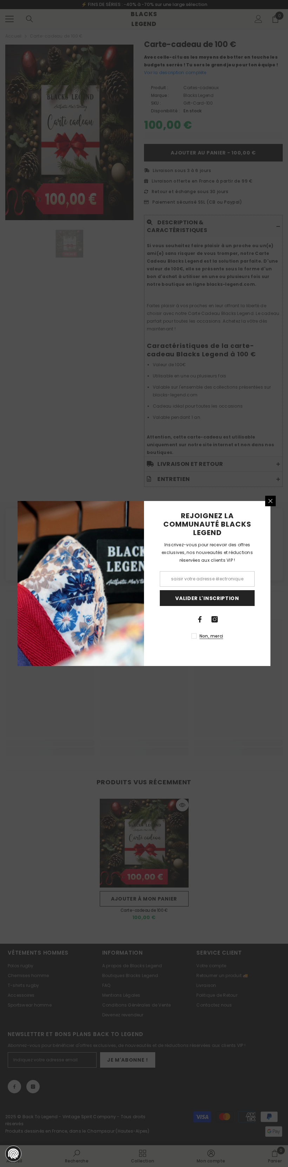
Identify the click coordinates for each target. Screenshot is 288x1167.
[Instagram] (214, 619)
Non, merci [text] (211, 636)
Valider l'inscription (207, 598)
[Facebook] (199, 619)
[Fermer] (270, 501)
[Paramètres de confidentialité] (13, 1154)
